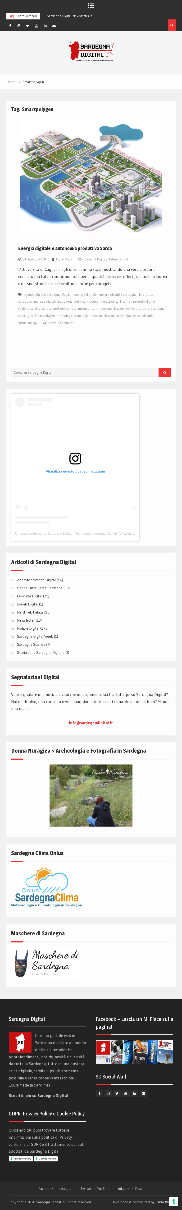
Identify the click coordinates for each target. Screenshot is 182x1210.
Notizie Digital (118, 259)
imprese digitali (44, 301)
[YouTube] (36, 26)
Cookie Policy (47, 1158)
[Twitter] (28, 26)
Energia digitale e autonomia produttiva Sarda (65, 248)
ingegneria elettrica (71, 301)
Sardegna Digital (48, 1202)
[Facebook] (10, 26)
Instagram (66, 1188)
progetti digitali (144, 301)
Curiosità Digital (95, 259)
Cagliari (67, 294)
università (124, 316)
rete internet (79, 308)
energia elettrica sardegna (117, 294)
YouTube (103, 1188)
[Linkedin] (45, 26)
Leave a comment (60, 323)
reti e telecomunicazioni (107, 308)
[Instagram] (19, 26)
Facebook (45, 1188)
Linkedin (122, 1188)
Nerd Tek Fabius (30, 612)
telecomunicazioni (102, 316)
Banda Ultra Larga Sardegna (40, 588)
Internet (126, 301)
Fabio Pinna (64, 259)
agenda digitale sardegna (42, 294)
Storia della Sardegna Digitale (40, 652)
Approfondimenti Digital (36, 580)
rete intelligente (57, 308)
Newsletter (26, 620)
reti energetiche (137, 308)
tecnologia (81, 316)
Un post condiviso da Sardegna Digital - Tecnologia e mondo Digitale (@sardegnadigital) (81, 533)
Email (139, 1188)
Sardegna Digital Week (35, 636)
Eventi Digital (27, 604)
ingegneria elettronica (102, 301)
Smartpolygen (45, 316)
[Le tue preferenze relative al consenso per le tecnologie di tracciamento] (173, 1201)
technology (64, 316)
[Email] (54, 26)
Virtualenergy (27, 323)
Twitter (85, 1188)
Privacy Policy (22, 1158)
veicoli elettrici (142, 316)
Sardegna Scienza (31, 644)
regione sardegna (31, 308)
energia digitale (85, 294)
